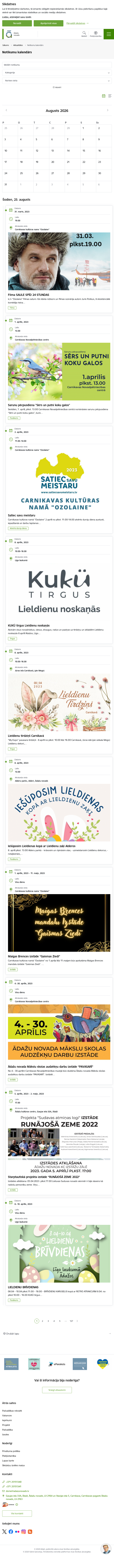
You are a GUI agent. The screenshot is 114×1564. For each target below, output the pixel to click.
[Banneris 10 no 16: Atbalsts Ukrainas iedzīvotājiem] (57, 1363)
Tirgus (12, 639)
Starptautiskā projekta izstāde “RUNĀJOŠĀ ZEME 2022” (44, 1177)
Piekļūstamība (9, 1455)
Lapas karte (8, 1460)
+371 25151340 (14, 1481)
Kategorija (10, 72)
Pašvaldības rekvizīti (12, 1410)
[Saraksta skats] (110, 96)
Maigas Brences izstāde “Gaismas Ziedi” (34, 956)
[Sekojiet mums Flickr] (17, 1531)
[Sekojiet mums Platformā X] (4, 1531)
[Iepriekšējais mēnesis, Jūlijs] (6, 110)
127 (71, 1321)
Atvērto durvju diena (18, 528)
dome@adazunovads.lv (17, 1491)
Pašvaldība (7, 1429)
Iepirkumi (7, 1420)
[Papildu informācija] (17, 1504)
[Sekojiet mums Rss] (30, 1532)
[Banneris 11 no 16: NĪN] (80, 1363)
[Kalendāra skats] (103, 96)
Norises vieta (11, 80)
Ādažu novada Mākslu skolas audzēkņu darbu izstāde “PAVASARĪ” (50, 1066)
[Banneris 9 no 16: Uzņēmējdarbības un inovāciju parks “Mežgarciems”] (34, 1363)
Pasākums (14, 418)
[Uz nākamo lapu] (77, 1321)
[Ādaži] (13, 34)
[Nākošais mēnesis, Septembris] (107, 110)
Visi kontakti (17, 1513)
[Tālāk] (108, 1364)
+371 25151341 (13, 1486)
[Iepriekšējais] (5, 1364)
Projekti (6, 1425)
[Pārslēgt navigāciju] (109, 34)
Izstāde (13, 969)
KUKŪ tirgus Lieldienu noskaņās (29, 625)
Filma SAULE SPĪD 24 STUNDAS (28, 295)
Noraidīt (17, 23)
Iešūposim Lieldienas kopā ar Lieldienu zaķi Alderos (41, 846)
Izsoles (5, 1434)
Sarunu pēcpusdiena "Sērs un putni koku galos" (39, 405)
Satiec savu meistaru (21, 515)
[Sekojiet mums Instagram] (23, 1532)
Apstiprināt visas (49, 23)
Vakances (7, 1415)
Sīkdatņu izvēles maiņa (13, 1465)
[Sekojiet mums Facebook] (11, 1531)
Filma (12, 308)
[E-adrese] (8, 1504)
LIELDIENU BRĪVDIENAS (23, 1287)
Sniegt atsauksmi (57, 1390)
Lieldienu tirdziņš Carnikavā (26, 736)
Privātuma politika (11, 1451)
